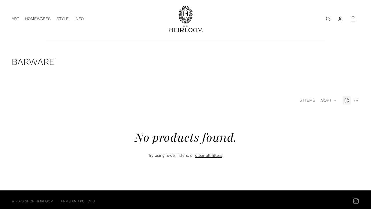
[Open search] (328, 18)
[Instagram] (355, 201)
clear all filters (208, 155)
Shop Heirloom (39, 201)
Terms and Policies (77, 201)
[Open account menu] (340, 18)
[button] (329, 100)
